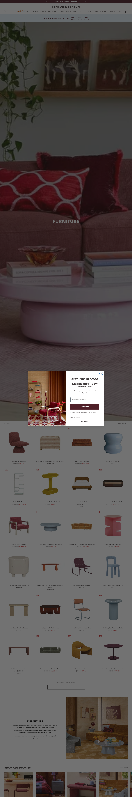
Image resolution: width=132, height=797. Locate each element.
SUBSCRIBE (85, 407)
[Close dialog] (101, 373)
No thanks (84, 422)
